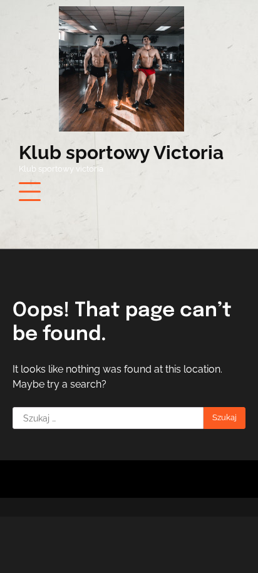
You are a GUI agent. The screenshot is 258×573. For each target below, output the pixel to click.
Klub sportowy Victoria (121, 152)
